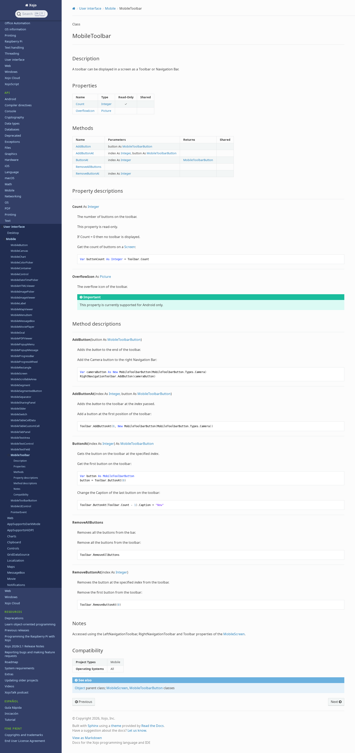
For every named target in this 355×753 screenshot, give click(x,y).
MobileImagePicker (22, 291)
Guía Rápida (13, 708)
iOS (7, 166)
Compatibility (21, 494)
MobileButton (19, 245)
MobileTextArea (20, 437)
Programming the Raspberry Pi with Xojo (30, 638)
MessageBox (16, 572)
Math (8, 184)
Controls (13, 548)
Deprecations (14, 618)
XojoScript (12, 84)
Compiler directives (18, 105)
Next (335, 701)
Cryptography (14, 117)
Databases (12, 129)
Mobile (9, 190)
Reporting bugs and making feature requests (30, 654)
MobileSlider (18, 408)
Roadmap (11, 662)
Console (10, 111)
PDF (7, 208)
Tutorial (10, 720)
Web (8, 66)
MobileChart (18, 257)
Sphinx (93, 725)
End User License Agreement (25, 741)
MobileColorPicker (22, 262)
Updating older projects (21, 680)
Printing (10, 35)
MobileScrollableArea (23, 379)
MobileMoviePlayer (22, 326)
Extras (9, 674)
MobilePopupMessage (24, 350)
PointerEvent (19, 512)
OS (7, 202)
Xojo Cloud (12, 78)
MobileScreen (19, 373)
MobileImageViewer (23, 297)
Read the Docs (152, 725)
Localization (15, 560)
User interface (14, 60)
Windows (11, 72)
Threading (12, 53)
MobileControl (19, 274)
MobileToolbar (20, 455)
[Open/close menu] (2, 227)
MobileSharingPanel (23, 402)
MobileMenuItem (21, 315)
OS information (15, 29)
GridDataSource (18, 554)
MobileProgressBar (22, 356)
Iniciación (11, 713)
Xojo (32, 5)
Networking (13, 196)
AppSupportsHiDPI (20, 530)
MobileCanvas (19, 251)
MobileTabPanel (20, 432)
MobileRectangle (21, 367)
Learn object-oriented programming (30, 624)
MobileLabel (18, 303)
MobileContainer (21, 268)
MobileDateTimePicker (24, 280)
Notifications (16, 585)
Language (12, 172)
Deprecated (13, 135)
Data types (12, 123)
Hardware (11, 160)
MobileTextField (20, 449)
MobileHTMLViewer (23, 286)
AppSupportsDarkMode (23, 524)
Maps (11, 567)
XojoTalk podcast (16, 692)
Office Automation (17, 23)
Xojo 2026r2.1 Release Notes (24, 646)
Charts (11, 536)
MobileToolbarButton (24, 500)
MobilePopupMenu (23, 344)
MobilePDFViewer (21, 338)
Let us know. (137, 730)
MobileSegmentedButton (26, 391)
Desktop (13, 233)
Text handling (14, 47)
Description (20, 460)
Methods (19, 472)
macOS (9, 178)
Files (8, 148)
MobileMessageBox (23, 321)
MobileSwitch (19, 414)
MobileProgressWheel (24, 362)
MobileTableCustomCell (25, 426)
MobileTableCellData (23, 420)
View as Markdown (87, 738)
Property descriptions (26, 477)
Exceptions (12, 142)
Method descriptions (25, 483)
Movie (11, 579)
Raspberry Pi (13, 41)
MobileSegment (20, 385)
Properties (19, 466)
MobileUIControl (21, 506)
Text (7, 221)
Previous (85, 701)
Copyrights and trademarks (24, 735)
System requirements (19, 668)
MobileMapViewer (22, 309)
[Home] (73, 8)
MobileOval (18, 332)
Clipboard (14, 542)
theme (116, 725)
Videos (9, 686)
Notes (17, 488)
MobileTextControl (22, 443)
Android (10, 99)
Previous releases (17, 630)
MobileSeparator (21, 397)
